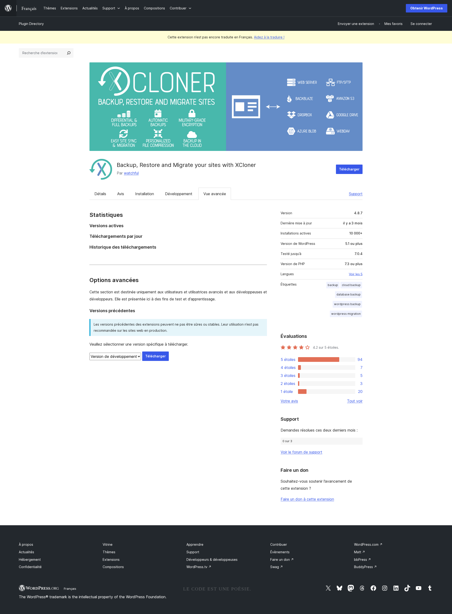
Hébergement (30, 559)
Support (356, 193)
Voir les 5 (356, 274)
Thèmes (109, 552)
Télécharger (349, 169)
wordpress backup (347, 304)
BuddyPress (365, 567)
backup (333, 285)
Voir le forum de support (301, 452)
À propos (26, 544)
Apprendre (194, 544)
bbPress (362, 559)
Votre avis (289, 401)
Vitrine (108, 544)
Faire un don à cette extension (307, 499)
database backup (348, 294)
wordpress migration (346, 313)
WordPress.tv (198, 567)
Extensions (111, 559)
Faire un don (282, 559)
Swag (276, 567)
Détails (100, 193)
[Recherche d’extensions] (68, 53)
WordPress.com (368, 544)
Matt (359, 552)
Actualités (26, 552)
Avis (120, 193)
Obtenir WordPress (426, 8)
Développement (178, 193)
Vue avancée (214, 193)
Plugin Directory (31, 24)
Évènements (280, 552)
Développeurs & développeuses (212, 559)
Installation (144, 193)
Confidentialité (30, 567)
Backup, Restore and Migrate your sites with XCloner (186, 165)
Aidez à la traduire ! (269, 37)
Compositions (113, 567)
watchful (131, 173)
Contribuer (278, 544)
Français (70, 588)
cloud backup (351, 285)
